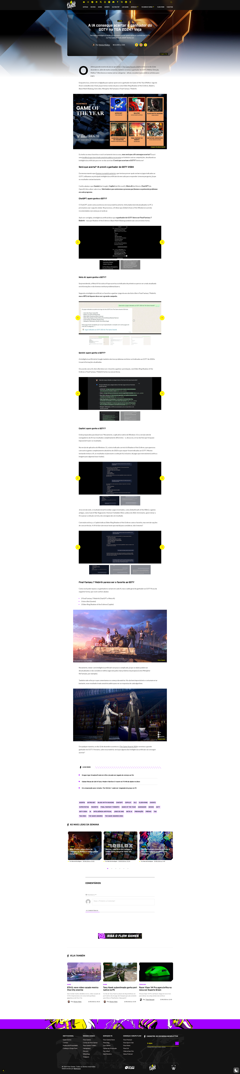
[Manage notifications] (3, 1070)
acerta (82, 802)
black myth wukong (106, 802)
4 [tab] (119, 868)
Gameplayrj (86, 1048)
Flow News (126, 1045)
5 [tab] (123, 868)
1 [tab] (107, 868)
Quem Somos (67, 1040)
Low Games (125, 7)
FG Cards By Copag (147, 7)
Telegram (86, 1057)
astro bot (91, 802)
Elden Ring (143, 802)
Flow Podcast (127, 1040)
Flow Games (87, 1040)
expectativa (84, 807)
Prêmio (148, 811)
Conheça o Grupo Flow (70, 1048)
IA (90, 811)
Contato (65, 1042)
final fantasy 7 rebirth (110, 807)
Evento (153, 802)
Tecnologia (142, 984)
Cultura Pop (115, 7)
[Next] (162, 242)
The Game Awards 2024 (131, 67)
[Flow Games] (71, 5)
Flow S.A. (126, 1048)
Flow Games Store (109, 1040)
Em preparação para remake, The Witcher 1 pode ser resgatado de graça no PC (109, 788)
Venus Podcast (128, 1054)
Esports (107, 7)
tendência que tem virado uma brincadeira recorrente (101, 157)
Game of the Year (129, 807)
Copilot (128, 802)
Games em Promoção (110, 1048)
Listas (120, 21)
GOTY (158, 807)
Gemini (151, 807)
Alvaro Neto (77, 1001)
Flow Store (160, 7)
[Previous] (77, 242)
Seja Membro (107, 1054)
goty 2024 (83, 811)
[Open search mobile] (171, 2)
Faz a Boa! (106, 1051)
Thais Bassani (150, 999)
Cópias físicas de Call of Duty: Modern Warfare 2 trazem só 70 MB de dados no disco (111, 781)
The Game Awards (96, 816)
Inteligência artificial (102, 811)
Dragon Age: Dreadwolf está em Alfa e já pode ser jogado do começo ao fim (108, 775)
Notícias (85, 7)
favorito (94, 807)
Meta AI (129, 811)
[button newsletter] (177, 1043)
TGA (155, 811)
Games (100, 7)
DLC (135, 802)
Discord (85, 1051)
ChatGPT (119, 802)
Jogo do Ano (119, 811)
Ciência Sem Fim (128, 1051)
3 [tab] (115, 868)
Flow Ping (170, 7)
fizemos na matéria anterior (106, 173)
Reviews (93, 7)
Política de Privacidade (70, 1045)
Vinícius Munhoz (104, 45)
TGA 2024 (82, 816)
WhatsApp (86, 1054)
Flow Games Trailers (89, 1045)
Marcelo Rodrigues (77, 861)
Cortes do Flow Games (90, 1042)
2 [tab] (111, 868)
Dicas (72, 846)
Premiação (139, 811)
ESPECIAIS (134, 7)
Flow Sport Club (128, 1042)
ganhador (142, 807)
